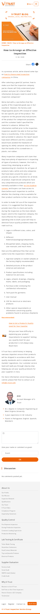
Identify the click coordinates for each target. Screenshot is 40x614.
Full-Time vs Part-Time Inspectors (12, 590)
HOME (4, 43)
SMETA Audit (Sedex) (8, 573)
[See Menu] (36, 4)
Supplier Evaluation (10, 562)
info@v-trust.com (9, 383)
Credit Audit (5, 576)
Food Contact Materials (9, 550)
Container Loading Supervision (12, 531)
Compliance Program (8, 511)
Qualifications (6, 502)
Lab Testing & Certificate (12, 539)
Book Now (32, 604)
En (30, 4)
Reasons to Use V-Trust (9, 587)
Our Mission (5, 496)
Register (11, 604)
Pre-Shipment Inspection (10, 524)
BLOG (10, 43)
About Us (6, 488)
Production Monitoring (9, 534)
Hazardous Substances (9, 547)
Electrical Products (8, 556)
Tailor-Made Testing (8, 544)
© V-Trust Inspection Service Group (16, 609)
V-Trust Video (6, 508)
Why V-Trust (7, 582)
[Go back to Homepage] (8, 3)
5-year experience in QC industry (18, 415)
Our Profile (5, 493)
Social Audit (5, 570)
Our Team (5, 505)
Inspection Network (8, 499)
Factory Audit (6, 567)
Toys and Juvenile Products (10, 553)
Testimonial (5, 596)
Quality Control (8, 520)
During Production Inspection (11, 527)
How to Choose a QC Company (11, 593)
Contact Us (21, 604)
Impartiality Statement (9, 514)
